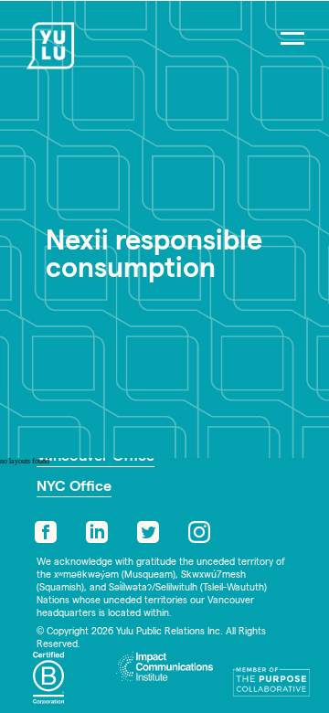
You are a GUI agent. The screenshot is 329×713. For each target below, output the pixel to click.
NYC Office (74, 488)
